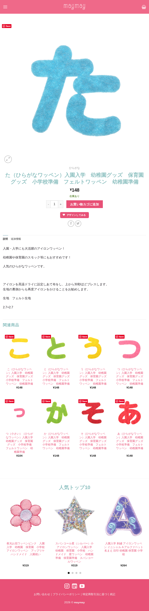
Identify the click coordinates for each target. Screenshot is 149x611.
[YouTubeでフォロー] (82, 586)
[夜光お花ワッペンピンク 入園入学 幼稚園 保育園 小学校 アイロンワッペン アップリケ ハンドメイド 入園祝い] (25, 515)
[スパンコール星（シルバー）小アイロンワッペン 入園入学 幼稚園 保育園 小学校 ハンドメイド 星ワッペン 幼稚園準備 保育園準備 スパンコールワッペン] (74, 515)
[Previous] (8, 526)
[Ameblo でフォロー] (74, 586)
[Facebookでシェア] (71, 223)
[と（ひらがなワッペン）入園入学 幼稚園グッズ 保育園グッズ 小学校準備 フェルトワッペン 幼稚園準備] (56, 348)
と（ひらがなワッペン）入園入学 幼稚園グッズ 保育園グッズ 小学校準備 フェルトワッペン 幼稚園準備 (56, 376)
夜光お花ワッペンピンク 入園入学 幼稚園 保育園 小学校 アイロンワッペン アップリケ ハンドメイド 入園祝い (25, 549)
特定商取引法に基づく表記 (99, 594)
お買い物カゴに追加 (84, 204)
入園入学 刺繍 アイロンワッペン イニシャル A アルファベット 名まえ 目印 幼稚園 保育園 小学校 (123, 549)
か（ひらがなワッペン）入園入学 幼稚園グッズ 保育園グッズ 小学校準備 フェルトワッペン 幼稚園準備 (56, 441)
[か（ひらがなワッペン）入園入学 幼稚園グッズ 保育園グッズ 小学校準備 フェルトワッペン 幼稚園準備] (56, 413)
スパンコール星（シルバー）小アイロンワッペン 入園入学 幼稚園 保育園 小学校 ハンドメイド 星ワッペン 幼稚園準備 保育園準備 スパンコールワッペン (74, 552)
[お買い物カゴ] (144, 7)
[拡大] (8, 159)
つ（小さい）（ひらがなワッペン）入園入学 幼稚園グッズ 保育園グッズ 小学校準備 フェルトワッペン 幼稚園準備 (20, 442)
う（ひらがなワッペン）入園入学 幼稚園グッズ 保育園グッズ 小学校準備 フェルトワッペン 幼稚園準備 (93, 376)
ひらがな (74, 168)
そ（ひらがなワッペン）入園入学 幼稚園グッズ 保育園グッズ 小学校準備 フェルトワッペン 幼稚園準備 (93, 441)
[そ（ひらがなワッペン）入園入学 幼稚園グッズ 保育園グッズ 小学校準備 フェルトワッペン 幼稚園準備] (92, 413)
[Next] (140, 526)
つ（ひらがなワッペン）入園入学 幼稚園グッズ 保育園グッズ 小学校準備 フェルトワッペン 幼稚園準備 (130, 376)
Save (8, 26)
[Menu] (5, 7)
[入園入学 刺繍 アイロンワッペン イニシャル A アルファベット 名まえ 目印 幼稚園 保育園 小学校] (123, 515)
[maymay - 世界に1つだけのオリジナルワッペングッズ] (74, 7)
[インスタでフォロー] (66, 586)
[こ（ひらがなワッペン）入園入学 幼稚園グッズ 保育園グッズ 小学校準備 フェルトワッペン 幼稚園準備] (19, 348)
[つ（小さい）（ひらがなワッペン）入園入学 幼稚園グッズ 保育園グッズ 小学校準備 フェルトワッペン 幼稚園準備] (19, 413)
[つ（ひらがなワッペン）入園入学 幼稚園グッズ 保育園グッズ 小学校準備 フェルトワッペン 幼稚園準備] (129, 348)
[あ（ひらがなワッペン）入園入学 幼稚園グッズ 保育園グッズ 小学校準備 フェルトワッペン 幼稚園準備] (129, 413)
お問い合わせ (42, 594)
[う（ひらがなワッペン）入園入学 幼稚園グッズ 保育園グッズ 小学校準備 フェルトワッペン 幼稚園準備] (92, 348)
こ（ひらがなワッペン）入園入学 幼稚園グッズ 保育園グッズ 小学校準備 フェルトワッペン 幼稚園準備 (20, 376)
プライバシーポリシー (66, 594)
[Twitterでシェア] (78, 223)
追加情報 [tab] (16, 238)
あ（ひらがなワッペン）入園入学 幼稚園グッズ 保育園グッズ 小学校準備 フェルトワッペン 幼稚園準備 (130, 441)
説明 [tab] (5, 238)
